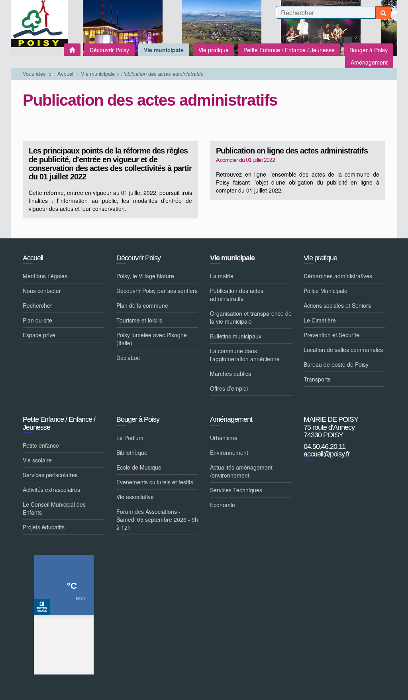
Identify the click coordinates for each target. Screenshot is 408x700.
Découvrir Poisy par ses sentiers (157, 291)
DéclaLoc (128, 358)
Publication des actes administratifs (236, 295)
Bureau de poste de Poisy (336, 364)
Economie (222, 505)
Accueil (66, 73)
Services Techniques (236, 490)
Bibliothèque (131, 452)
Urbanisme (223, 438)
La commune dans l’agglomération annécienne (245, 355)
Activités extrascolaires (51, 490)
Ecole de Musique (138, 467)
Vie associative (135, 497)
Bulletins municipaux (235, 336)
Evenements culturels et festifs (154, 482)
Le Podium (129, 438)
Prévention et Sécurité (331, 335)
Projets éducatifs (44, 527)
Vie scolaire (37, 460)
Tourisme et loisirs (139, 320)
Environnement (229, 452)
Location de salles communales (343, 350)
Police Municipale (325, 291)
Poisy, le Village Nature (145, 276)
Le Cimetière (320, 320)
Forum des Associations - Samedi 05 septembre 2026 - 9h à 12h (157, 519)
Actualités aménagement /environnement (241, 471)
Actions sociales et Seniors (337, 305)
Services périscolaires (50, 475)
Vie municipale (98, 73)
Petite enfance (41, 445)
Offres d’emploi (229, 388)
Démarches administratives (338, 276)
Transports (317, 379)
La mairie (221, 276)
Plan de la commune (142, 305)
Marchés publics (230, 374)
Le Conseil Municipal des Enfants (54, 508)
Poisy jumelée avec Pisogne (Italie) (151, 339)
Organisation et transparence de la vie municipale (251, 317)
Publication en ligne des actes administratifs (292, 151)
